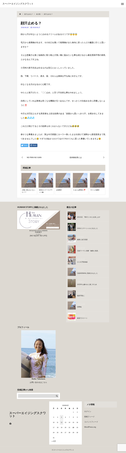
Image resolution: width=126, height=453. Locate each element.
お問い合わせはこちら (38, 382)
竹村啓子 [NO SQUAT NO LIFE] (38, 233)
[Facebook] (10, 423)
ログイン (87, 411)
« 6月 (54, 441)
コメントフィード (91, 422)
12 (61, 422)
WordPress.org (90, 427)
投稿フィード (89, 417)
